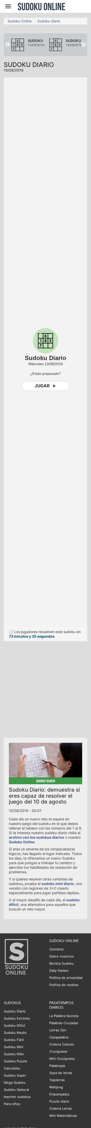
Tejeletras (57, 1080)
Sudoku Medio (15, 1033)
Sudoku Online (41, 6)
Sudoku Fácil (14, 1040)
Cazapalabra (58, 1037)
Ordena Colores (61, 1044)
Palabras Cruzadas (63, 1023)
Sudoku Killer (14, 1054)
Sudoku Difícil (14, 1025)
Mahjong (56, 1087)
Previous (7, 44)
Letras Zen (57, 1030)
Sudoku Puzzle (15, 1061)
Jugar (42, 385)
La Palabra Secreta (63, 1016)
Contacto (56, 949)
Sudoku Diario (15, 1011)
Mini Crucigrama (62, 1058)
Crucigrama (58, 1051)
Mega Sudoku (15, 1082)
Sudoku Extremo (17, 1018)
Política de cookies (64, 985)
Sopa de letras (60, 1073)
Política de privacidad (65, 978)
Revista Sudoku (61, 963)
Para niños (12, 1104)
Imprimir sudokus (17, 1097)
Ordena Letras (60, 1108)
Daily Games (59, 970)
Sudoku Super (15, 1075)
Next (83, 44)
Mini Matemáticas (63, 1115)
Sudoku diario (48, 21)
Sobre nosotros (61, 956)
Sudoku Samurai (16, 1090)
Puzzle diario (59, 1101)
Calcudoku (12, 1068)
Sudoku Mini (13, 1047)
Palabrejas (57, 1066)
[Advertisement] (45, 687)
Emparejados (59, 1094)
